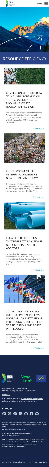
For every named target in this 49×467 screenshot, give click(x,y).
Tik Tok (15, 413)
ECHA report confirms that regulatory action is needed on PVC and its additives (24, 243)
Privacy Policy (17, 462)
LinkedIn (4, 413)
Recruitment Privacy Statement (35, 462)
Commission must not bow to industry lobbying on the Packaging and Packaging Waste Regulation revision (24, 100)
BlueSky (26, 413)
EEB (9, 378)
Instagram (9, 413)
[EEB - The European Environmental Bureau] (10, 3)
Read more (39, 128)
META (26, 378)
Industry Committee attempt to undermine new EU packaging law (22, 174)
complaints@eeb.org (29, 401)
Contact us (6, 395)
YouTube (37, 413)
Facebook (31, 413)
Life (41, 378)
